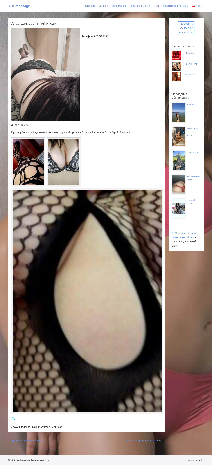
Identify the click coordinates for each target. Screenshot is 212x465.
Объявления (118, 5)
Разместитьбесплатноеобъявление (186, 27)
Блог (156, 5)
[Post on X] (13, 418)
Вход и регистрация (174, 5)
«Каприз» (189, 74)
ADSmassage (19, 6)
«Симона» (190, 52)
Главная (90, 5)
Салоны (103, 5)
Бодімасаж (191, 105)
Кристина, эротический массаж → (145, 440)
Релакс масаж (192, 152)
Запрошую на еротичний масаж (192, 132)
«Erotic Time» (191, 63)
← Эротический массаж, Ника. (25, 440)
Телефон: (88, 36)
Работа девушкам (140, 5)
